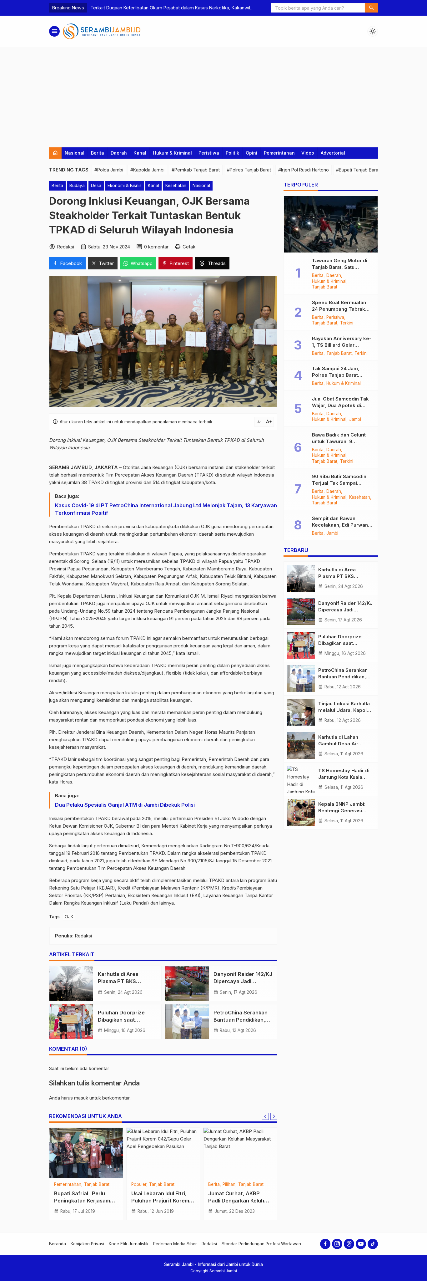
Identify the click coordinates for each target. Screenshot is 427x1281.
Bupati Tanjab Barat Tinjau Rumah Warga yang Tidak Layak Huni (159, 1206)
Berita (97, 153)
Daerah (119, 153)
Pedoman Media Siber (175, 1243)
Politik (232, 153)
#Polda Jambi (108, 169)
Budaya (77, 185)
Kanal (139, 153)
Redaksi (209, 1243)
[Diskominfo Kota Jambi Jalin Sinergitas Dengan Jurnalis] (86, 1153)
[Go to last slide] (265, 1116)
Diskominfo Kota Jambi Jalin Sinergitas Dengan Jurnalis (83, 1200)
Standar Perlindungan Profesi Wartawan (261, 1243)
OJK (69, 916)
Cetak (189, 247)
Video (307, 153)
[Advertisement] (213, 94)
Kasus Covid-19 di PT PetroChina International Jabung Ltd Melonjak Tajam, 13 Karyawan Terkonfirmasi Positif (166, 509)
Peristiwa (208, 153)
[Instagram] (337, 1244)
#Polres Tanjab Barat (249, 169)
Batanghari (219, 1184)
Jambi (60, 1184)
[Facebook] (325, 1244)
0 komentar (156, 247)
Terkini (346, 323)
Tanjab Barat (144, 1190)
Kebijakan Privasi (87, 1243)
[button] (371, 8)
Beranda (57, 1243)
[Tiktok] (373, 1244)
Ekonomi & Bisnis (125, 185)
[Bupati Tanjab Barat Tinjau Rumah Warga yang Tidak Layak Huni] (163, 1153)
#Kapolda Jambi (147, 169)
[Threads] (349, 1244)
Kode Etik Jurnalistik (128, 1243)
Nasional (74, 153)
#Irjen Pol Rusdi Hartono (303, 169)
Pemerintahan (279, 153)
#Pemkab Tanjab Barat (196, 169)
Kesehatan (175, 185)
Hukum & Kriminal (172, 153)
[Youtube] (361, 1244)
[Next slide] (273, 1116)
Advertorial (333, 153)
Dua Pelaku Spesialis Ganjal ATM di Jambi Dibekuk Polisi (125, 805)
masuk (81, 1098)
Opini (251, 153)
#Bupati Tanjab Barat (358, 169)
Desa (96, 185)
